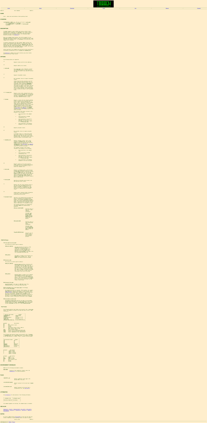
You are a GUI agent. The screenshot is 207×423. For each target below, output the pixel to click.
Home (9, 8)
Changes (199, 8)
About (40, 8)
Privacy (13, 422)
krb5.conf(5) (27, 388)
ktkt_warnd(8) (18, 416)
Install (104, 8)
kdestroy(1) (5, 409)
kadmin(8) (24, 107)
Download (72, 8)
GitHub (10, 422)
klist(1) (11, 409)
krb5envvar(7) (12, 371)
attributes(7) (8, 394)
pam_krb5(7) (24, 410)
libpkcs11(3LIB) (16, 409)
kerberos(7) (16, 34)
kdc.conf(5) (18, 107)
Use (135, 8)
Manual (167, 8)
